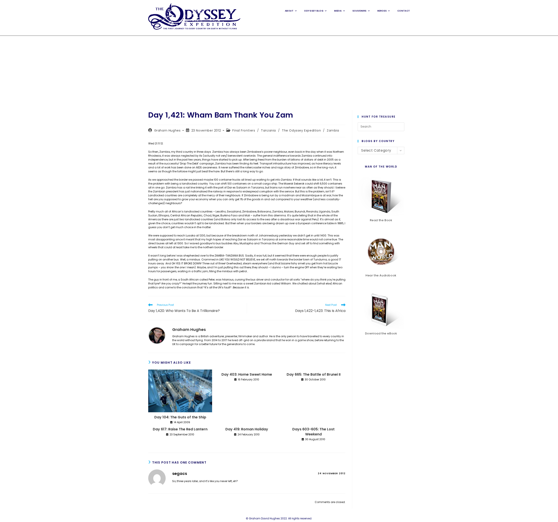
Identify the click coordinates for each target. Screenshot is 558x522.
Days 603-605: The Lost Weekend (313, 431)
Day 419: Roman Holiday (246, 429)
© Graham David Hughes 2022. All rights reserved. (279, 518)
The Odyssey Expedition (301, 130)
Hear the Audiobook (381, 275)
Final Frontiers (243, 130)
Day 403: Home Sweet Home (246, 374)
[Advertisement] (279, 68)
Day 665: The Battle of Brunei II (313, 374)
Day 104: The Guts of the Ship (180, 417)
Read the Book (381, 220)
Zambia (333, 130)
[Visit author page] (157, 335)
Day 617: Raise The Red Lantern (180, 429)
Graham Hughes (167, 130)
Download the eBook (381, 333)
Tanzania (268, 130)
